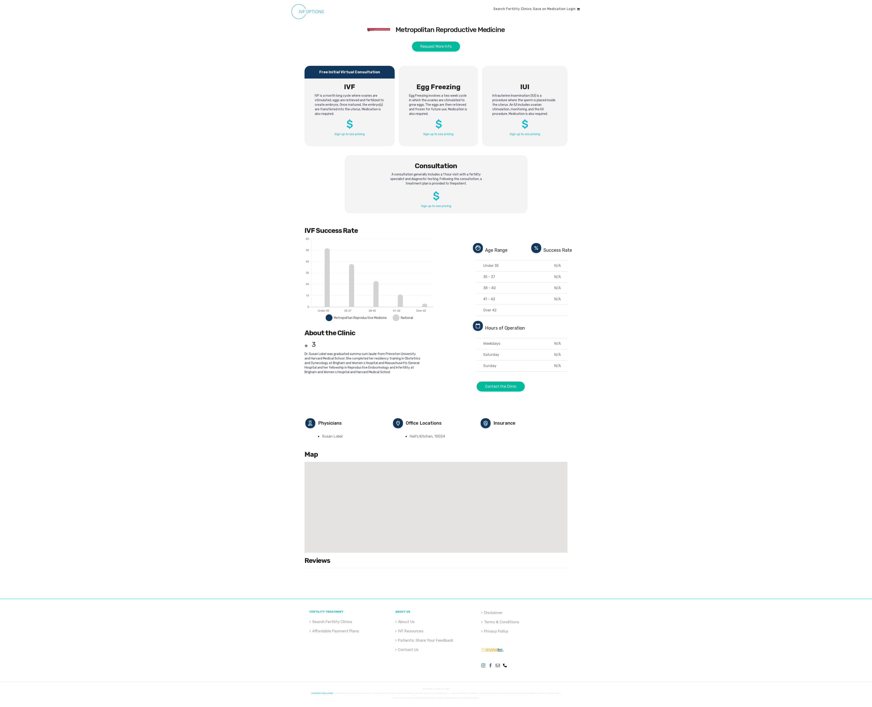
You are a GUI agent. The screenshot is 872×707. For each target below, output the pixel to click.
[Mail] (498, 665)
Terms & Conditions (501, 622)
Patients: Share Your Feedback (425, 640)
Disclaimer (493, 612)
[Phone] (505, 665)
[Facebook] (490, 665)
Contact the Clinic (500, 386)
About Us (406, 621)
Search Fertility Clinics (332, 621)
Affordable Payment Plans (335, 631)
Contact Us (408, 649)
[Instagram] (483, 665)
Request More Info (436, 46)
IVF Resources (411, 631)
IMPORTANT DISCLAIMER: (322, 693)
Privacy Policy (496, 631)
